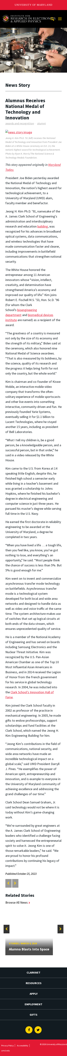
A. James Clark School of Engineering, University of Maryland (29, 13)
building (42, 226)
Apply (34, 993)
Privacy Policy (7, 1045)
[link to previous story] (8, 883)
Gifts (33, 1014)
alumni (41, 123)
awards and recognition (19, 123)
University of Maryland (33, 5)
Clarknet (33, 972)
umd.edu (5, 1050)
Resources (33, 983)
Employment (33, 1004)
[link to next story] (15, 883)
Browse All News (16, 902)
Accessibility (22, 1045)
